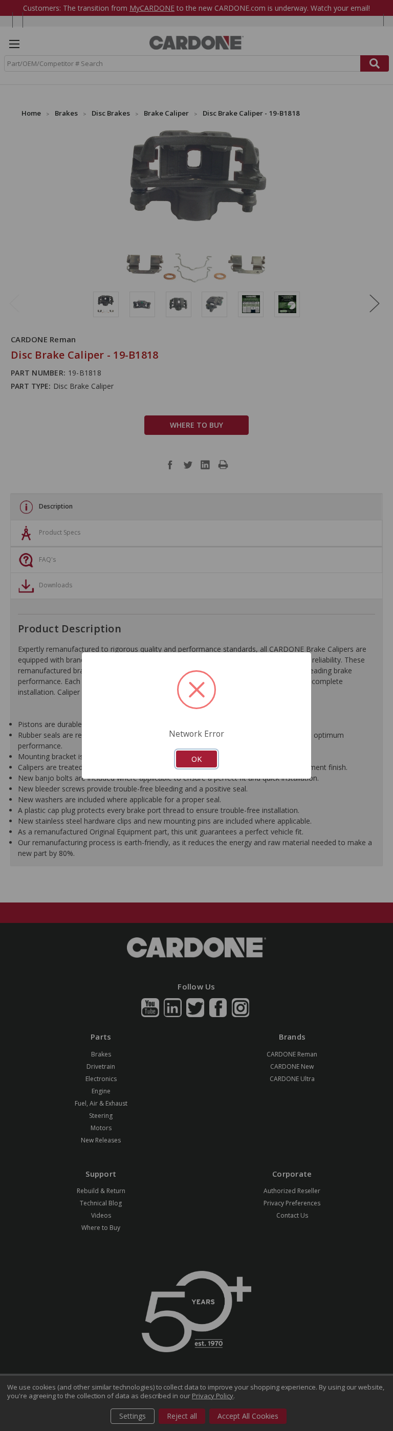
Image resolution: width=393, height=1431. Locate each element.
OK (196, 759)
